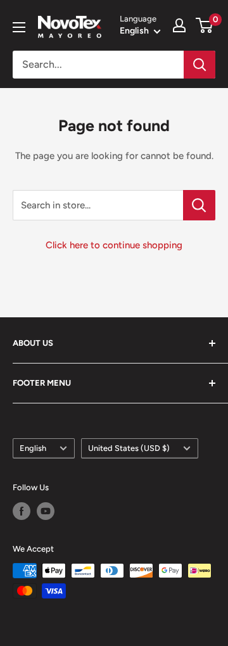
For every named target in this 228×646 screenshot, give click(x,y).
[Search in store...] (199, 205)
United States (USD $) (129, 448)
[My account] (179, 25)
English (33, 448)
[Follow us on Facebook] (21, 511)
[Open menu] (19, 27)
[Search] (199, 65)
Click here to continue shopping (114, 245)
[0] (205, 25)
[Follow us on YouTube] (45, 511)
